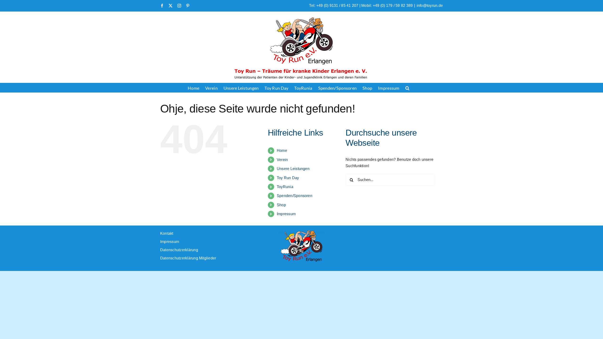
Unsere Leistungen (293, 169)
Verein (282, 160)
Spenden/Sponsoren (294, 196)
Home (282, 151)
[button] (407, 87)
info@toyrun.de (430, 6)
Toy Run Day (288, 178)
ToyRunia (285, 187)
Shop (281, 205)
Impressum (286, 214)
